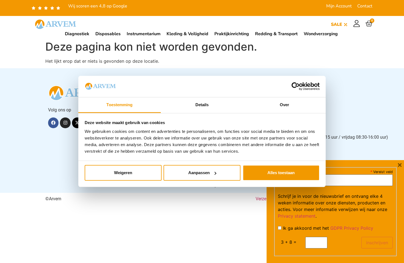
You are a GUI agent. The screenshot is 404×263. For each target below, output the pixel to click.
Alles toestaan (281, 172)
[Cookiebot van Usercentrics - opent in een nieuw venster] (296, 86)
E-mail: (287, 171)
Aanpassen (199, 172)
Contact (364, 6)
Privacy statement (297, 216)
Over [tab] (284, 104)
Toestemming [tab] (119, 104)
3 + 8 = (289, 242)
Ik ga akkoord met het (327, 228)
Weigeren (123, 172)
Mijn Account (339, 6)
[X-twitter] (77, 122)
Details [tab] (202, 104)
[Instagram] (65, 122)
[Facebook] (53, 122)
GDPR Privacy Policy (351, 228)
